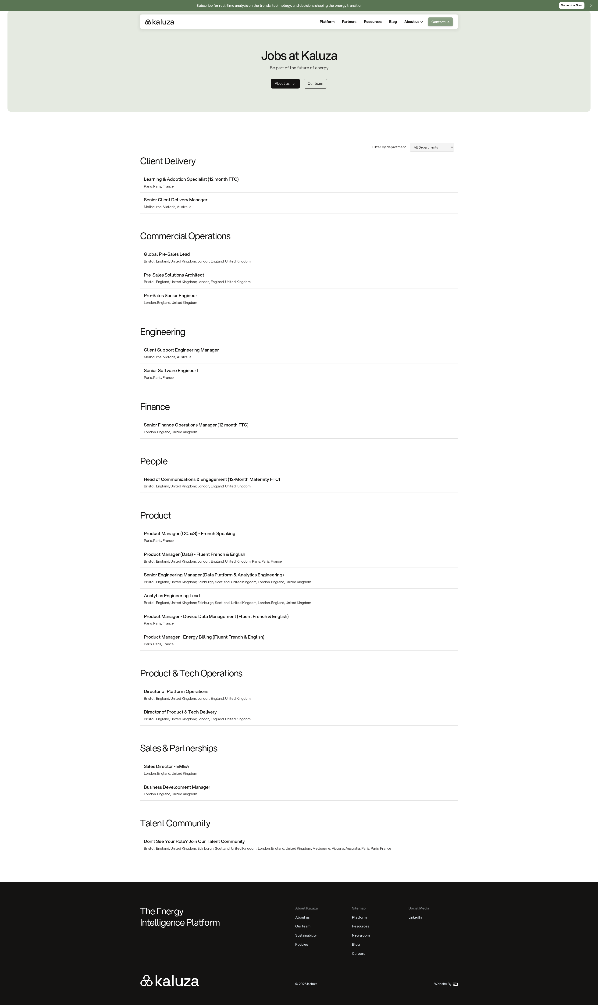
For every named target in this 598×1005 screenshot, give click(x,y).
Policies (301, 944)
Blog (356, 944)
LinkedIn (415, 917)
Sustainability (306, 935)
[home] (159, 22)
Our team (302, 926)
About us (302, 917)
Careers (358, 953)
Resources (360, 926)
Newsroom (361, 935)
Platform (359, 917)
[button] (414, 21)
